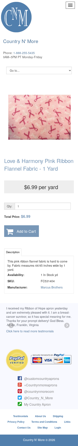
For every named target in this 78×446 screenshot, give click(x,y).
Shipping (58, 416)
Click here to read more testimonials (30, 331)
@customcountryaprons (41, 378)
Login (57, 427)
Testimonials (20, 416)
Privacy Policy (16, 422)
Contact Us (24, 427)
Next (66, 326)
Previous (11, 326)
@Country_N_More (38, 397)
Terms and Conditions (44, 422)
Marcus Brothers (52, 287)
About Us (40, 416)
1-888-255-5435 (24, 53)
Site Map (42, 427)
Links (67, 422)
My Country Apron (37, 404)
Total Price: (17, 216)
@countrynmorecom (39, 391)
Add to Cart (26, 231)
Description (13, 252)
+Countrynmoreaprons (40, 385)
